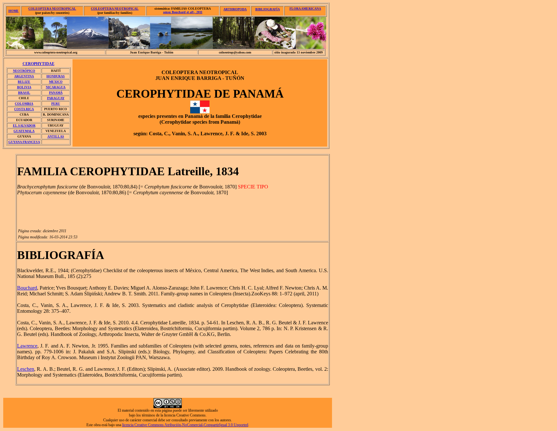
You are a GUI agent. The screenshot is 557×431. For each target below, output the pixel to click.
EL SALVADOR (24, 125)
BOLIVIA (24, 87)
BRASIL (24, 92)
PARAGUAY (55, 98)
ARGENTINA (24, 76)
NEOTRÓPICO (24, 70)
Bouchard (27, 288)
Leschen (25, 369)
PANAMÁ (56, 92)
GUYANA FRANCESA (24, 142)
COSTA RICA (24, 109)
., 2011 (182, 12)
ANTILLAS (55, 136)
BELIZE (24, 81)
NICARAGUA (55, 87)
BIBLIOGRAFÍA (267, 9)
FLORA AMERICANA (305, 8)
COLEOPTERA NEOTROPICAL (52, 8)
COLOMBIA (24, 103)
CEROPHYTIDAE (38, 64)
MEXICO (56, 81)
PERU (55, 103)
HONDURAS (55, 76)
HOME (13, 11)
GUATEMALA (24, 131)
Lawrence (27, 346)
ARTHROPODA (235, 9)
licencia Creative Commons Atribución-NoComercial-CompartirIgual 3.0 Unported (185, 425)
